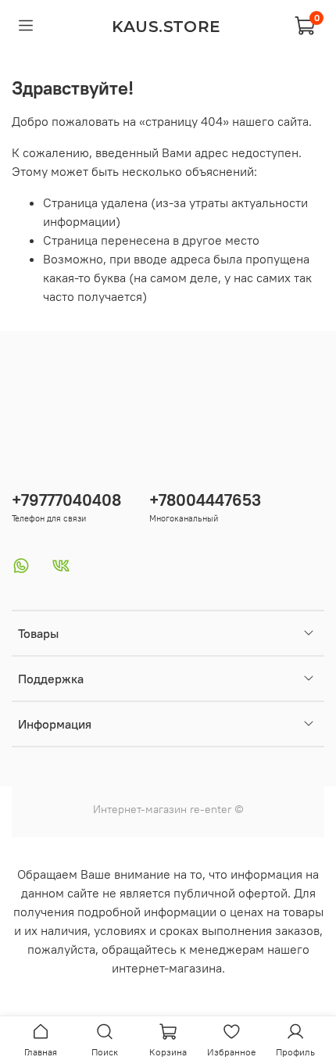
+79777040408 (66, 500)
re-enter (209, 809)
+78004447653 (205, 500)
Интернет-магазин (140, 809)
